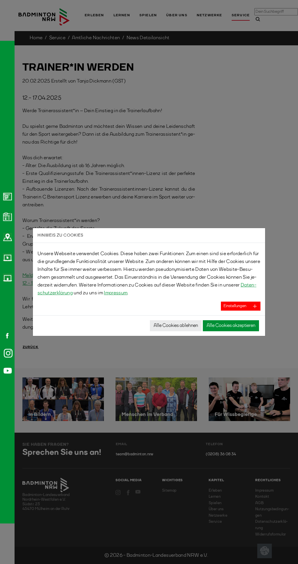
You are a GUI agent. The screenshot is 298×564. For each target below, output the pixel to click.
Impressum (115, 293)
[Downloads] (6, 277)
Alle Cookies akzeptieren (231, 325)
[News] (6, 196)
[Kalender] (6, 216)
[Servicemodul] (6, 257)
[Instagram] (7, 353)
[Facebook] (5, 335)
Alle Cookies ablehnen (176, 325)
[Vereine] (6, 237)
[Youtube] (6, 370)
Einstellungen (235, 306)
